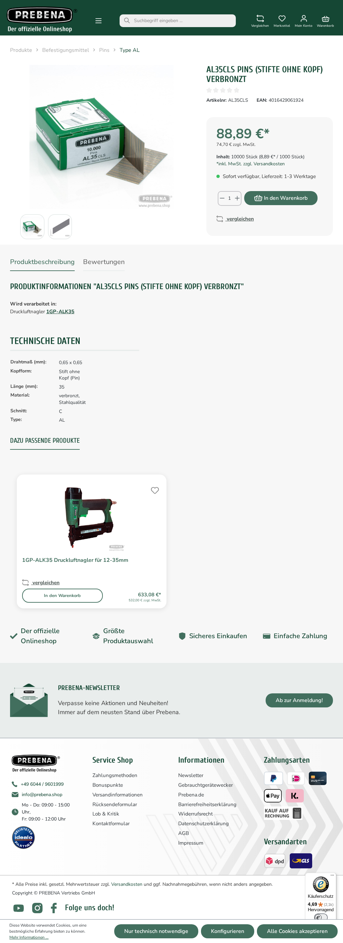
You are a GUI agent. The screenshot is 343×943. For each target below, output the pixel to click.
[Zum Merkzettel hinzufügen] (154, 489)
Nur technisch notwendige (156, 931)
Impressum (190, 843)
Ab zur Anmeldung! (299, 700)
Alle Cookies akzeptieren (297, 931)
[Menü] (98, 20)
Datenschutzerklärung (203, 823)
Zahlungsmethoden (114, 775)
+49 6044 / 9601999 (42, 784)
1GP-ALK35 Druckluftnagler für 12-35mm (75, 560)
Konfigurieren (227, 931)
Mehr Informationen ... (29, 937)
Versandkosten (126, 884)
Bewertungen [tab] (104, 261)
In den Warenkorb (285, 198)
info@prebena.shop (42, 794)
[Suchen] (127, 20)
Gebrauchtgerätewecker (205, 785)
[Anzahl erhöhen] (237, 198)
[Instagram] (37, 908)
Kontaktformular (111, 823)
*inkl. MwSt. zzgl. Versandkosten (250, 164)
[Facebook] (54, 908)
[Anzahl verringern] (222, 198)
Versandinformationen (117, 794)
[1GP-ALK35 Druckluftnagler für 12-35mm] (91, 518)
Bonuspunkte (107, 785)
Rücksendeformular (114, 804)
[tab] (42, 263)
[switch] (321, 918)
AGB (183, 833)
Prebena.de (191, 794)
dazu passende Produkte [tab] (45, 440)
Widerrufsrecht (195, 813)
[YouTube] (18, 908)
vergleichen (239, 219)
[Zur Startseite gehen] (42, 19)
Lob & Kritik (105, 813)
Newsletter (190, 775)
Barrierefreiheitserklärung (207, 804)
